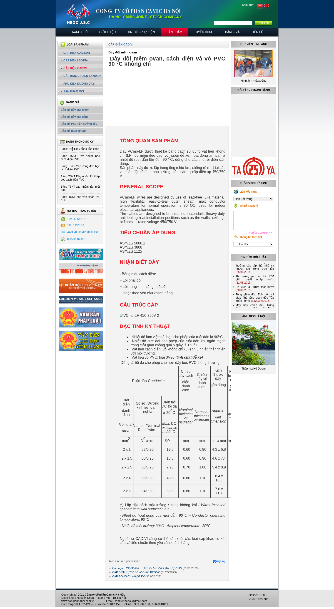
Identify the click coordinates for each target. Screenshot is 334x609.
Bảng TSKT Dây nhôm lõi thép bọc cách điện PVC (80, 178)
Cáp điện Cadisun (76, 52)
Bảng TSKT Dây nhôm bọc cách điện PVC (80, 157)
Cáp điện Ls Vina (75, 60)
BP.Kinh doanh (76, 238)
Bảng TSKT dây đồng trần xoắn (80, 149)
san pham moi (73, 91)
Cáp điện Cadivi (75, 68)
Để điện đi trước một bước (255, 284)
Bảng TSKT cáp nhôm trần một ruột (80, 188)
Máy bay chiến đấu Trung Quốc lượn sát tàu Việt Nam (255, 304)
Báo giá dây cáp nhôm (75, 109)
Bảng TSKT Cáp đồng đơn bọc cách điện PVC (80, 168)
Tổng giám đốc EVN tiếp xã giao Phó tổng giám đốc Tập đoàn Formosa (255, 293)
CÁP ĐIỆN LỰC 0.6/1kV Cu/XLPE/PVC (144, 572)
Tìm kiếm (263, 23)
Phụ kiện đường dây (79, 83)
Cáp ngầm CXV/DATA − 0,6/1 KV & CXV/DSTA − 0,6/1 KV (155, 568)
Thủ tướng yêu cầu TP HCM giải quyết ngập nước (255, 275)
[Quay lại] (219, 561)
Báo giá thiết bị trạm (74, 131)
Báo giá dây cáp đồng (74, 116)
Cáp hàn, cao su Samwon (82, 76)
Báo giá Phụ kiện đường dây (79, 124)
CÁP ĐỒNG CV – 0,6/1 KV (136, 576)
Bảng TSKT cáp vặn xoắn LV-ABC (80, 198)
